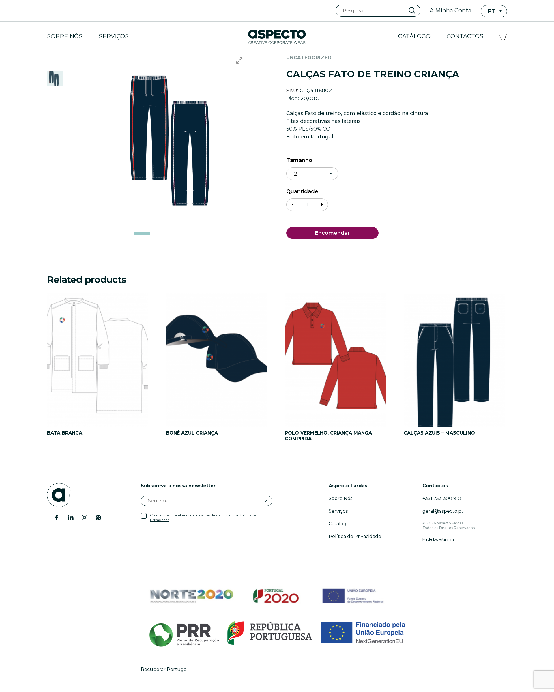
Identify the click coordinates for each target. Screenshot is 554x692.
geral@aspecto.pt (442, 511)
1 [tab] (142, 233)
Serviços (114, 36)
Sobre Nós (65, 36)
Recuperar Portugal (164, 669)
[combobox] (494, 11)
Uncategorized (309, 57)
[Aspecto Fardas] (277, 36)
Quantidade (302, 191)
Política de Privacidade (355, 536)
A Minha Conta (450, 10)
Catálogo (414, 36)
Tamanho (299, 160)
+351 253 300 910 (441, 498)
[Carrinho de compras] (503, 36)
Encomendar (332, 233)
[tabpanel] (181, 140)
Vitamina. (447, 539)
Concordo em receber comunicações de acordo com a (203, 517)
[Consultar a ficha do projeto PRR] (277, 632)
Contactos (465, 36)
